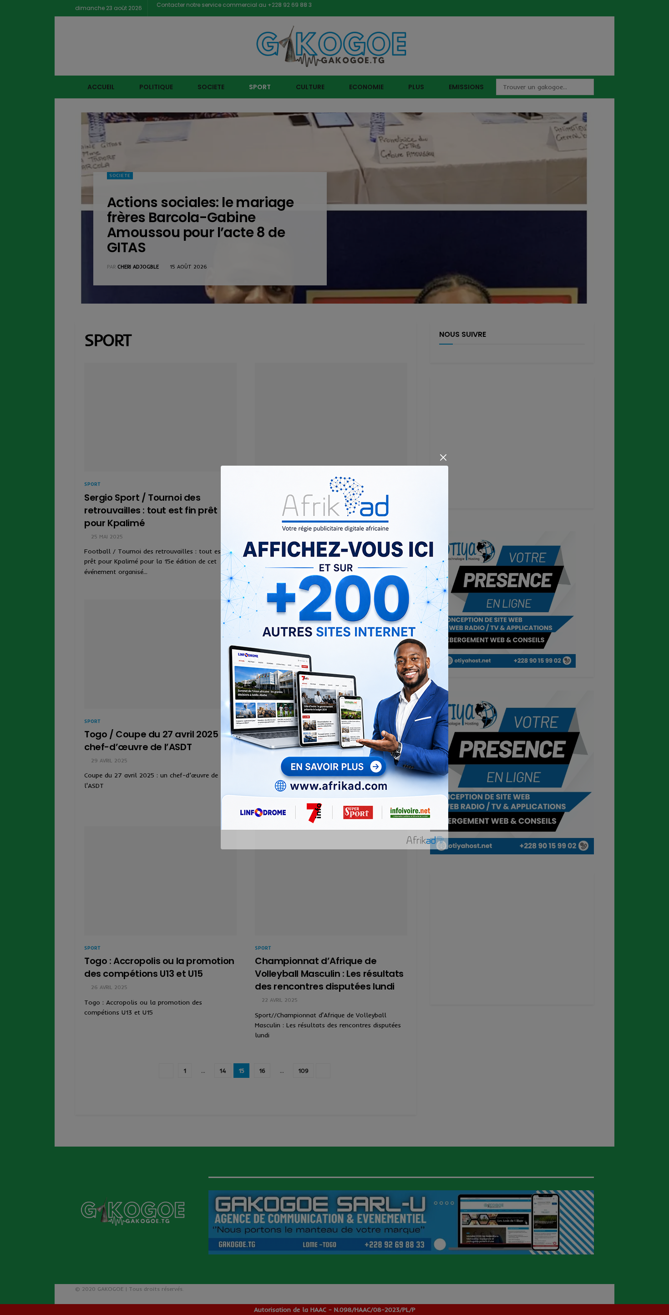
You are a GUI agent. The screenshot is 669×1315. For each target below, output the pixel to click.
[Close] (443, 457)
